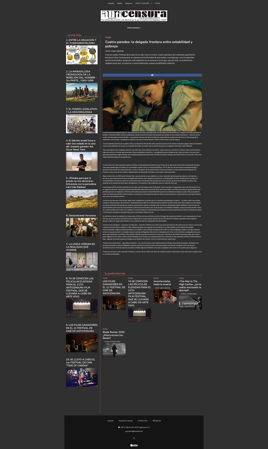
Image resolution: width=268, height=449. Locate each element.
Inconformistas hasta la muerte (162, 283)
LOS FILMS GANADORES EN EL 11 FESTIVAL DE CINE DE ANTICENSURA (114, 287)
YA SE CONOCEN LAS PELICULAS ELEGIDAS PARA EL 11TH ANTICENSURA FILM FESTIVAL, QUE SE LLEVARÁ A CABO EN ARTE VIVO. (139, 293)
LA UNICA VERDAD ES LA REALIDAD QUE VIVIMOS (80, 247)
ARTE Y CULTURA (142, 3)
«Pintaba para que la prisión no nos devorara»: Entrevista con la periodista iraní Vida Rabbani (81, 183)
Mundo (119, 3)
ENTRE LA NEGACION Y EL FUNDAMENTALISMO (81, 41)
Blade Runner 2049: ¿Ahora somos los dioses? (114, 335)
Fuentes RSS (143, 421)
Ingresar (158, 421)
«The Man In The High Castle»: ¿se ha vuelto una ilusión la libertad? (190, 286)
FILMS (157, 3)
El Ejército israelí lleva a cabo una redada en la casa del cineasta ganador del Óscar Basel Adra (80, 145)
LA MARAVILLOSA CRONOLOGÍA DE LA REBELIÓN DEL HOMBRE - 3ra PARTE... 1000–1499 (81, 76)
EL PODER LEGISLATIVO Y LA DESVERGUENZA (81, 110)
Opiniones (128, 3)
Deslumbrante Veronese (82, 215)
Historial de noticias (126, 421)
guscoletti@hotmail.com (134, 431)
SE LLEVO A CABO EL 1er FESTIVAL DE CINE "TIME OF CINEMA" (80, 362)
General (111, 3)
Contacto (110, 421)
